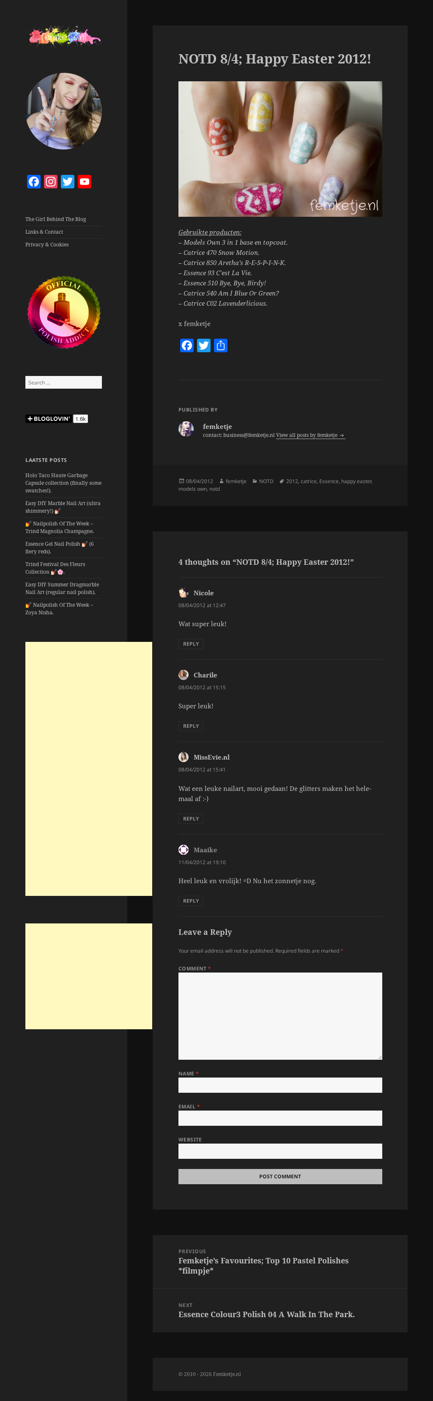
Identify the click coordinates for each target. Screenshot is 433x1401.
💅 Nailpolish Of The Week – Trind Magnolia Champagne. (59, 527)
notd (214, 488)
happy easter (356, 481)
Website (190, 1139)
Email (189, 1106)
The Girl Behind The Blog (55, 219)
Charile (205, 675)
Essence (329, 481)
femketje (236, 481)
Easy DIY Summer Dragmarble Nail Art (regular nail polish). (62, 588)
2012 (292, 481)
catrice (309, 481)
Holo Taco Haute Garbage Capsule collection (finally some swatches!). (63, 483)
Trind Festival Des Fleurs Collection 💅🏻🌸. (55, 568)
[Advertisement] (88, 769)
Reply (191, 643)
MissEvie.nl (212, 757)
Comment (194, 968)
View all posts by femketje (307, 435)
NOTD (266, 481)
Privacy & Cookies (47, 244)
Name (188, 1073)
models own (192, 488)
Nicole (204, 593)
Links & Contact (44, 231)
